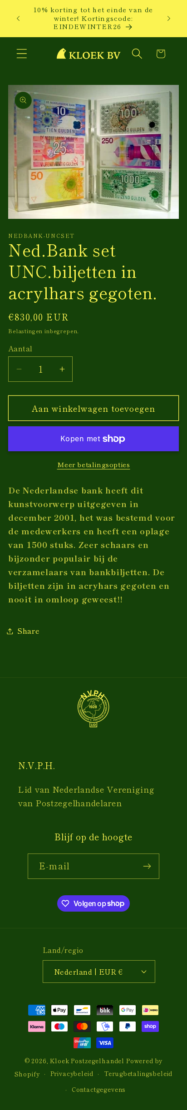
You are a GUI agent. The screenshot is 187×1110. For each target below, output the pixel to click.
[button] (22, 54)
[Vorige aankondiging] (18, 18)
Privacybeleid (72, 1073)
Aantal (20, 348)
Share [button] (28, 630)
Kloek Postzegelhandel (87, 1060)
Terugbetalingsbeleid (138, 1073)
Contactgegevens (99, 1089)
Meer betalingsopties (93, 464)
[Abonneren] (147, 866)
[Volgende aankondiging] (169, 18)
